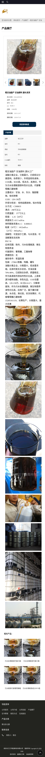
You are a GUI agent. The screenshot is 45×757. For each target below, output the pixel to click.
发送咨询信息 (24, 124)
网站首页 (17, 20)
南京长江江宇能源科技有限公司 (13, 748)
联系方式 (13, 713)
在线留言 (22, 713)
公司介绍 (13, 710)
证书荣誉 (5, 713)
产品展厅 (25, 20)
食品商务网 (29, 754)
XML (22, 751)
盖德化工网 (20, 754)
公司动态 (22, 710)
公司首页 (5, 710)
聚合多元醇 (6, 724)
